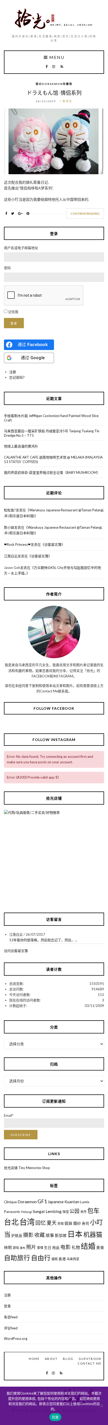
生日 (47, 1248)
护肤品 (16, 1235)
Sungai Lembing (47, 1211)
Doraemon (27, 1201)
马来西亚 (73, 1259)
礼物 (76, 1247)
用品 (56, 1248)
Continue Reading (85, 213)
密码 (7, 268)
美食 (100, 1247)
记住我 (13, 312)
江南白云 (11, 556)
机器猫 (92, 1234)
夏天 (52, 1223)
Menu (56, 57)
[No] (101, 1405)
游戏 (16, 1248)
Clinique (10, 1202)
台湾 (27, 1221)
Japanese (56, 1201)
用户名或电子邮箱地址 (21, 248)
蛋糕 (54, 1259)
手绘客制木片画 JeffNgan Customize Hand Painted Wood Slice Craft (51, 418)
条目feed (11, 1317)
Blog (68, 1358)
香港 (62, 1259)
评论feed (11, 1328)
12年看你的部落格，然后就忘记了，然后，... (43, 940)
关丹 (83, 1212)
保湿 (65, 1212)
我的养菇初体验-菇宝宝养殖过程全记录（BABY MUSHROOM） (52, 472)
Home (34, 1358)
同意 (55, 1417)
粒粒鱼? (10, 510)
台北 (11, 1222)
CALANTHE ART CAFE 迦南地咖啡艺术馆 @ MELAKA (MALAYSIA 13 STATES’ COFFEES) (53, 459)
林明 (8, 1247)
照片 (31, 1247)
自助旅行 (17, 1258)
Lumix (84, 1202)
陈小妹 (9, 527)
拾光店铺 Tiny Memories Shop (27, 1168)
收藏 (39, 1235)
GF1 (42, 1201)
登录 (13, 323)
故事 (50, 1235)
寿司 (85, 1223)
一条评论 (66, 101)
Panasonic (12, 1212)
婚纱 (77, 1223)
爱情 (40, 1248)
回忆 (40, 1223)
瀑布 (22, 1247)
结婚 (88, 1246)
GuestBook (90, 1358)
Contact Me (89, 1363)
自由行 (41, 1258)
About (51, 1358)
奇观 (60, 1224)
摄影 (28, 1235)
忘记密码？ (17, 377)
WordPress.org (15, 1338)
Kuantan (71, 1201)
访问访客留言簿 (16, 951)
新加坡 (61, 1235)
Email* (8, 1115)
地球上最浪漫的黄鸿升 (21, 446)
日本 (75, 1233)
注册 (12, 372)
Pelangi (26, 1212)
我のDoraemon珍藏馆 (54, 83)
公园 (74, 1211)
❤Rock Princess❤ (17, 544)
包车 (93, 1210)
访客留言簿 (52, 544)
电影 (65, 1247)
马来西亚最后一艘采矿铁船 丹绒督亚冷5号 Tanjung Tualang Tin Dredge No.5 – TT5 (51, 433)
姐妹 (68, 1223)
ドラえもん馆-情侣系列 (54, 93)
